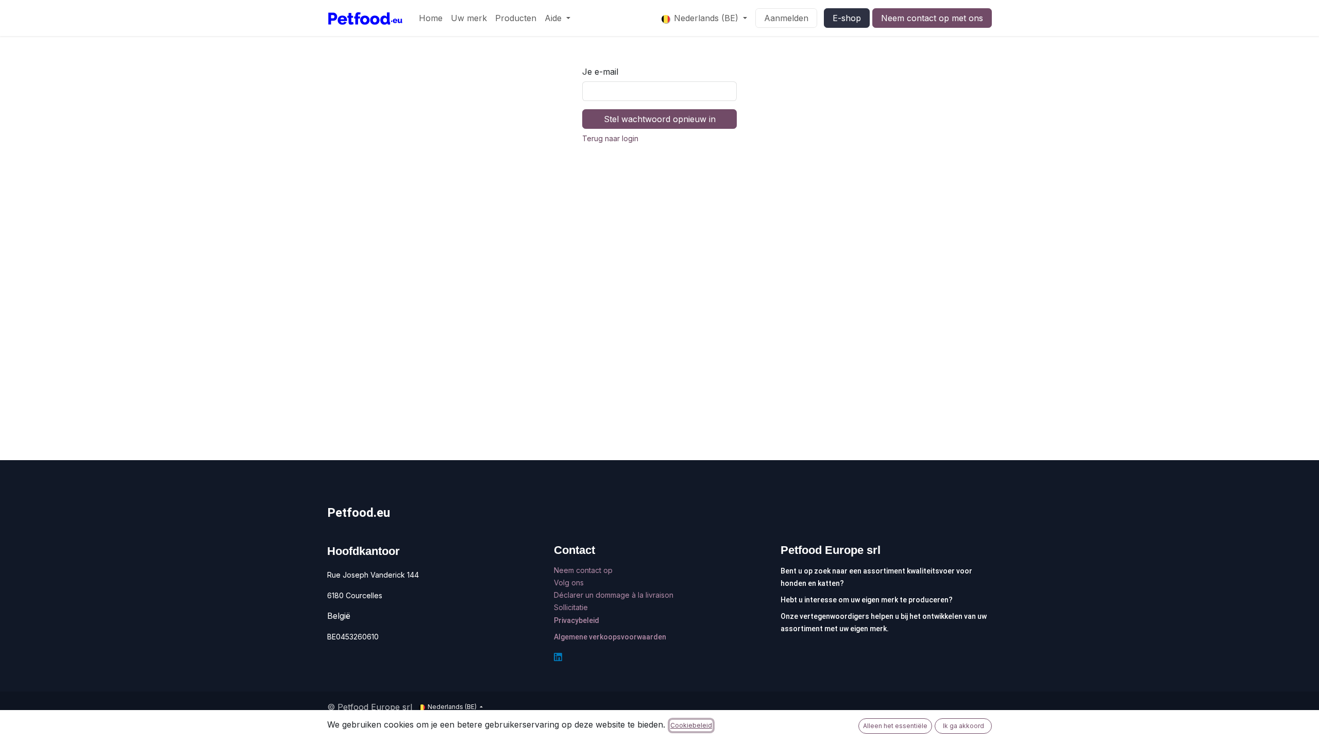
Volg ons (570, 582)
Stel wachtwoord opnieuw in (660, 119)
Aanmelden (786, 18)
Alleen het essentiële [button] (895, 726)
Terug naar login (610, 138)
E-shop (847, 18)
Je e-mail (600, 71)
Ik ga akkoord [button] (963, 726)
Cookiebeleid (691, 725)
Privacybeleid (576, 620)
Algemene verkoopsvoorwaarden (610, 637)
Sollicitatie (571, 607)
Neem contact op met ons (932, 18)
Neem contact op (584, 570)
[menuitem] (431, 18)
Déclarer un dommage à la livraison (613, 595)
